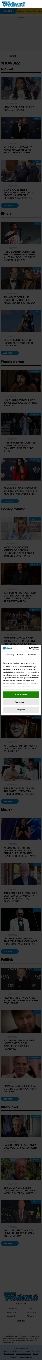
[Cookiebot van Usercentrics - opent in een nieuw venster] (29, 648)
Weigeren (21, 710)
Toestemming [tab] (8, 655)
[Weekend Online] (13, 4)
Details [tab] (20, 655)
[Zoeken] (38, 4)
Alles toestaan (21, 694)
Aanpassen (19, 702)
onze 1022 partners (16, 667)
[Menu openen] (28, 4)
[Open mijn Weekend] (33, 4)
